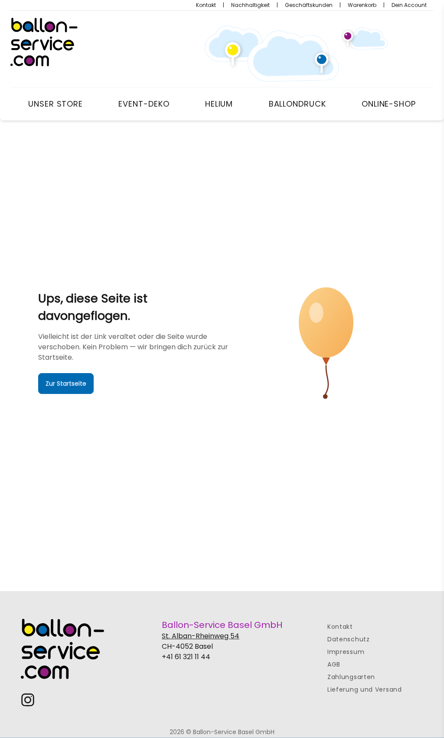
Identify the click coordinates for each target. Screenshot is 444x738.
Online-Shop (389, 103)
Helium (219, 103)
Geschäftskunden (309, 5)
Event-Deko (143, 103)
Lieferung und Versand (364, 689)
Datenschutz (348, 639)
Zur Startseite (66, 383)
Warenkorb (362, 5)
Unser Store (55, 103)
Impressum (345, 651)
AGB (333, 664)
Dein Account (409, 5)
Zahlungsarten (351, 677)
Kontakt (206, 5)
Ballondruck (297, 103)
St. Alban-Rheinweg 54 (200, 636)
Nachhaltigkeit (250, 5)
